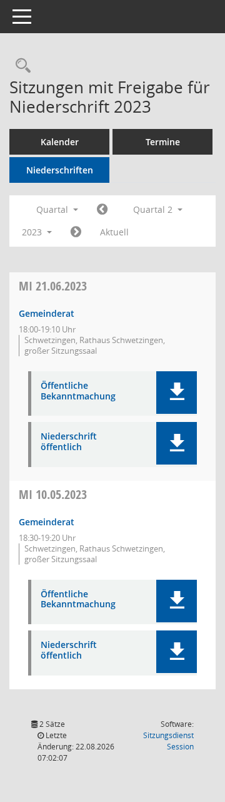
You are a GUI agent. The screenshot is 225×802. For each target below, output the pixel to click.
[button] (176, 392)
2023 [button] (33, 232)
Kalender (60, 142)
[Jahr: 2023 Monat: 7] (76, 232)
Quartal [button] (53, 209)
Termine (163, 142)
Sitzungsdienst (168, 741)
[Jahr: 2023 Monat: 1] (102, 209)
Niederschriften (59, 170)
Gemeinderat (46, 313)
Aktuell (114, 232)
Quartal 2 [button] (154, 209)
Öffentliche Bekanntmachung (78, 391)
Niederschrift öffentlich (69, 442)
